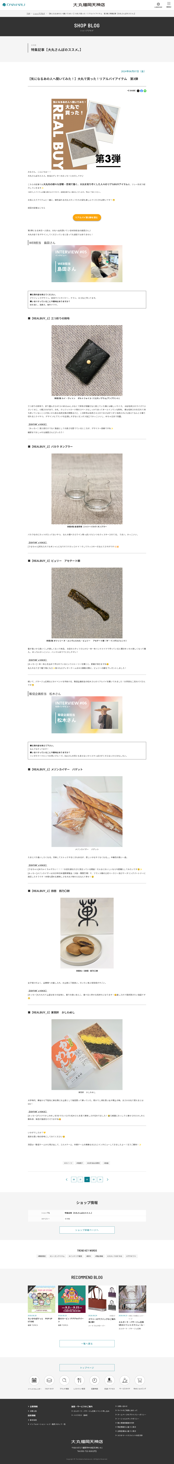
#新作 (88, 1256)
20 (74, 1179)
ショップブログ (39, 13)
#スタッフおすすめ (114, 1256)
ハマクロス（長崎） (81, 1415)
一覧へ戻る (87, 1343)
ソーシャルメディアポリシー (128, 1419)
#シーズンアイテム (57, 1256)
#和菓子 (80, 1163)
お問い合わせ (122, 1406)
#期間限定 (42, 1256)
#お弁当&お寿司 (93, 1163)
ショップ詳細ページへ (87, 1229)
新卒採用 (33, 1420)
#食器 (106, 1163)
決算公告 (33, 1411)
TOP (28, 13)
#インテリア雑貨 (75, 1256)
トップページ (87, 1367)
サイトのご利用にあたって (127, 1410)
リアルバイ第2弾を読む (86, 217)
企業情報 (34, 1406)
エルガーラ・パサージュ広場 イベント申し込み (91, 1411)
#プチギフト (131, 1256)
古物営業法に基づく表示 (126, 1431)
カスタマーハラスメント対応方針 (130, 1435)
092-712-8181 (87, 1451)
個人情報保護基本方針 (125, 1423)
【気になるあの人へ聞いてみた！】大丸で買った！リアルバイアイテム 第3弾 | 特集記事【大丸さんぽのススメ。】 (92, 13)
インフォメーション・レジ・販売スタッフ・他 (48, 1424)
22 (87, 1179)
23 (94, 1179)
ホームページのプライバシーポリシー (131, 1414)
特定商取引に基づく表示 (126, 1427)
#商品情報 (99, 1256)
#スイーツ (68, 1163)
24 (100, 1179)
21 (80, 1179)
